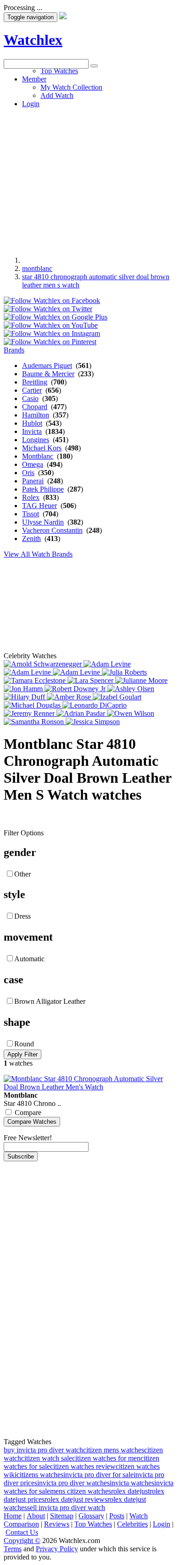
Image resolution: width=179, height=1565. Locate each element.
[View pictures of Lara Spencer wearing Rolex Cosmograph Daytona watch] (91, 680)
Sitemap (61, 1516)
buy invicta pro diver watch (43, 1450)
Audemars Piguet (47, 365)
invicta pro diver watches (73, 1483)
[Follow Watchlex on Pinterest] (50, 342)
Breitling (34, 382)
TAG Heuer (39, 505)
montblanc (37, 268)
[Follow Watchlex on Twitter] (48, 309)
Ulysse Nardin (43, 522)
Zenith (31, 538)
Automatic (29, 959)
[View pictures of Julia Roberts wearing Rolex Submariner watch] (124, 672)
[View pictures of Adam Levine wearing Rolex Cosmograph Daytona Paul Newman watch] (28, 672)
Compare (28, 1112)
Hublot (32, 423)
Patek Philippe (43, 489)
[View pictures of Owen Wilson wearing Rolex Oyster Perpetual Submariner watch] (130, 713)
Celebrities (132, 1524)
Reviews (56, 1524)
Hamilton (35, 415)
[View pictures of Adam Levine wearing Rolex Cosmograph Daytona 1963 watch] (107, 664)
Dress (22, 916)
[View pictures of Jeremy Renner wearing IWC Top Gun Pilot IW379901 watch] (30, 713)
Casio (30, 398)
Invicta (32, 431)
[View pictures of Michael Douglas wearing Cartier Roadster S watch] (33, 705)
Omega (32, 464)
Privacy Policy (57, 1549)
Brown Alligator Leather (49, 1001)
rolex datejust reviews (76, 1499)
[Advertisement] (89, 158)
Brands (14, 350)
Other (22, 874)
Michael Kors (42, 448)
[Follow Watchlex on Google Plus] (55, 317)
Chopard (34, 407)
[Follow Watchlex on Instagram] (52, 333)
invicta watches (132, 1483)
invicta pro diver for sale (98, 1474)
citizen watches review (83, 1466)
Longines (35, 440)
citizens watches (40, 1474)
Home (13, 1516)
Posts (116, 1516)
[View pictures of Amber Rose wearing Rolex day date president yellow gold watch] (70, 697)
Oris (28, 473)
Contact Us (22, 1532)
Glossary (91, 1516)
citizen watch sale (46, 1458)
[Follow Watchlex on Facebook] (52, 300)
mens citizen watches (80, 1491)
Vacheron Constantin (52, 530)
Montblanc (37, 456)
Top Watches (93, 1524)
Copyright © (22, 1540)
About (36, 1516)
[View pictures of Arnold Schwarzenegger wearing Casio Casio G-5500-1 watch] (44, 664)
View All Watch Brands (38, 554)
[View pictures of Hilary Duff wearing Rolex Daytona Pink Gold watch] (25, 697)
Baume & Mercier (48, 374)
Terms (13, 1549)
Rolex (30, 497)
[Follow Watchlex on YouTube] (51, 325)
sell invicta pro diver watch (66, 1507)
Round (24, 1044)
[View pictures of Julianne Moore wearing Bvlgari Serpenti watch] (141, 680)
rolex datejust (130, 1491)
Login (161, 1524)
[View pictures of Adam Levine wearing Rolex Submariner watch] (77, 672)
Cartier (32, 390)
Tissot (30, 514)
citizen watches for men (106, 1458)
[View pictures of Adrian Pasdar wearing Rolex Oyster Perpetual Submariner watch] (81, 713)
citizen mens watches (113, 1450)
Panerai (33, 481)
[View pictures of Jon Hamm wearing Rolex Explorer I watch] (24, 689)
